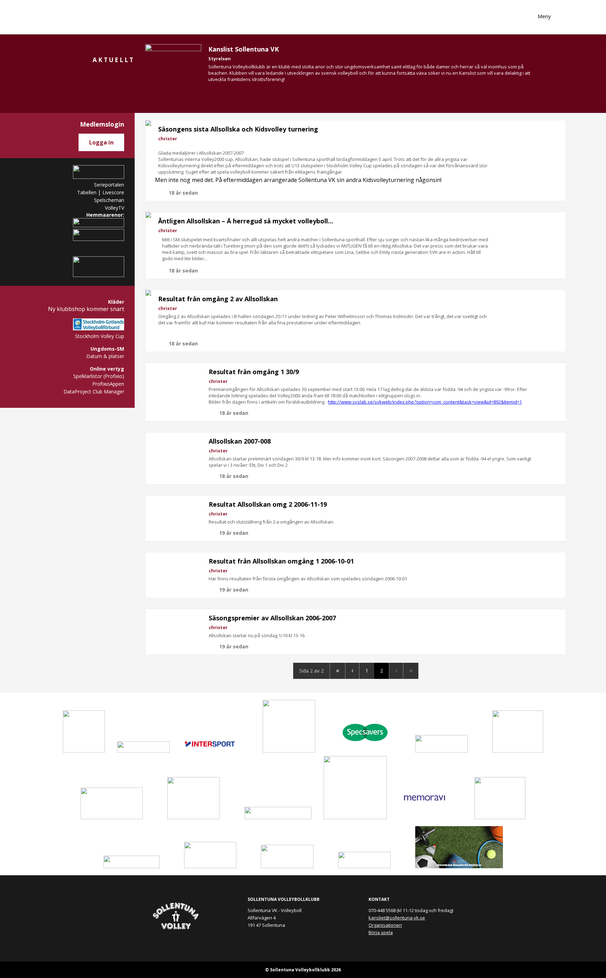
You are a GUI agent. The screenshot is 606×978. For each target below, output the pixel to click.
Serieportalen (109, 184)
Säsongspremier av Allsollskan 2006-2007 (272, 618)
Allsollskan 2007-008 (240, 441)
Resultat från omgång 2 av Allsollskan (218, 299)
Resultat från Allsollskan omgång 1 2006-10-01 (281, 561)
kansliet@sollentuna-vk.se (397, 918)
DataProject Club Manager (93, 391)
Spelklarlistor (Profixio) (98, 376)
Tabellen (86, 192)
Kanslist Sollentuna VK (243, 49)
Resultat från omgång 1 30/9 (254, 371)
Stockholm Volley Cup (99, 336)
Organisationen (385, 925)
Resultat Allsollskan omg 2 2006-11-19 (268, 504)
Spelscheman (109, 200)
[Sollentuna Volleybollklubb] (57, 17)
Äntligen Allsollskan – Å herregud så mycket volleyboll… (245, 221)
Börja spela (381, 932)
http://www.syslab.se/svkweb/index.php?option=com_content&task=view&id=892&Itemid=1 (425, 402)
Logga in (101, 142)
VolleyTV (114, 207)
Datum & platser (105, 356)
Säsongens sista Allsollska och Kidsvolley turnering (238, 129)
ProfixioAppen (108, 383)
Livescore (113, 192)
